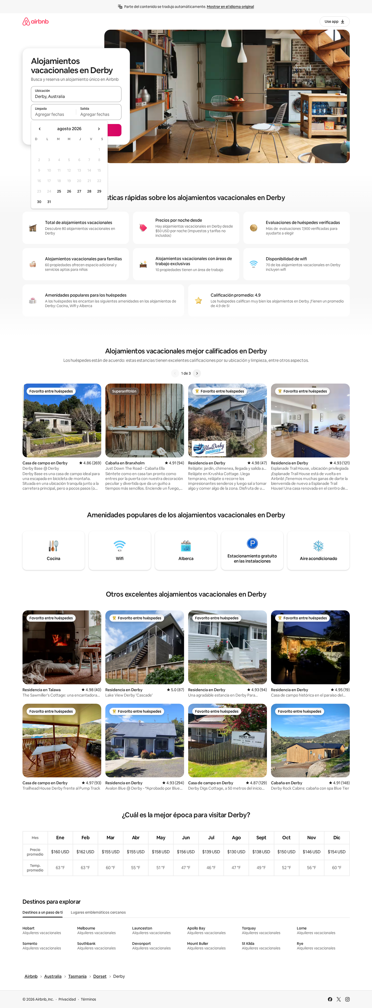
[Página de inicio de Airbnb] (35, 21)
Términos (88, 999)
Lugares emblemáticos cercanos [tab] (98, 912)
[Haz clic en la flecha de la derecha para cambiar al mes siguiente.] (98, 128)
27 (79, 191)
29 (99, 191)
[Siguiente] (197, 373)
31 (49, 201)
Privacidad (67, 999)
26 (69, 191)
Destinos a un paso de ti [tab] (42, 912)
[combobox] (76, 96)
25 (59, 191)
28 (89, 191)
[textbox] (53, 114)
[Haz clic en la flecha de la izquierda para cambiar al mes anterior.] (39, 128)
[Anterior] (175, 373)
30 (39, 201)
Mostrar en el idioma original (230, 6)
